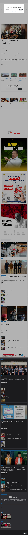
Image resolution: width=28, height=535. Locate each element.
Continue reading (14, 11)
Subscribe (21, 9)
